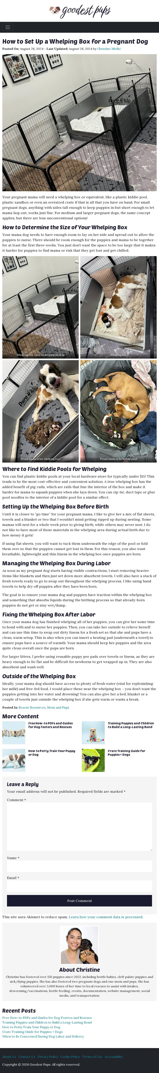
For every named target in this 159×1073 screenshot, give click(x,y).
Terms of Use (92, 1057)
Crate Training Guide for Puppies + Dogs (126, 752)
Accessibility (114, 1057)
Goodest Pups (86, 9)
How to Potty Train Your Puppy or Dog (31, 1027)
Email (13, 878)
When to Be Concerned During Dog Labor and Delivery (43, 1036)
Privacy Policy (48, 1057)
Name (13, 858)
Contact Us (26, 1057)
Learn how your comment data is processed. (106, 917)
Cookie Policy (70, 1057)
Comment (16, 800)
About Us (9, 1057)
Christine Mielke (109, 49)
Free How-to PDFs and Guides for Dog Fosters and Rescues (50, 725)
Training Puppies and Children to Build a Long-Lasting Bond (131, 725)
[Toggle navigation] (7, 27)
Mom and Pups (58, 707)
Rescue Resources (32, 707)
